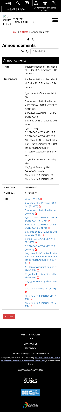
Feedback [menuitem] (30, 348)
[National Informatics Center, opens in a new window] (30, 393)
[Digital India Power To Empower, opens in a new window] (31, 405)
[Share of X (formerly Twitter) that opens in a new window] (33, 39)
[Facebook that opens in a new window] (28, 39)
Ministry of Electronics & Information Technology (23, 360)
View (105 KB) (32, 199)
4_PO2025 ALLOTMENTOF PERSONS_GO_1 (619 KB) (41, 219)
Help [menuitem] (30, 339)
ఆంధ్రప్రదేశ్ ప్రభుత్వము (16, 9)
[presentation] (44, 51)
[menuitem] (8, 3)
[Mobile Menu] (55, 20)
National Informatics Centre (47, 357)
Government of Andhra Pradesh (45, 9)
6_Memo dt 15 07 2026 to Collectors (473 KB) (41, 233)
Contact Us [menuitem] (31, 343)
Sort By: (25, 51)
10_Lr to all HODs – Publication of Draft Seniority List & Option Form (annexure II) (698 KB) (41, 258)
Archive (9, 316)
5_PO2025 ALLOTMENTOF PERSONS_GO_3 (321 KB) (41, 226)
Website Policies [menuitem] (30, 334)
